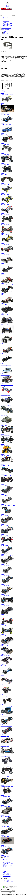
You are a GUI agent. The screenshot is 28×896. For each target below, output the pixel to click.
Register (7, 6)
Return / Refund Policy (8, 863)
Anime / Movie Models (8, 25)
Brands (4, 866)
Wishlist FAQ (6, 873)
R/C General (5, 19)
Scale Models (6, 21)
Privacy (4, 864)
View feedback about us (8, 881)
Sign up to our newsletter (6, 889)
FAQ (4, 872)
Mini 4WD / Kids (6, 24)
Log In (7, 5)
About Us (5, 859)
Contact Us (5, 871)
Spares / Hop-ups (6, 18)
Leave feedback (6, 880)
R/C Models (5, 17)
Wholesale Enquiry (7, 876)
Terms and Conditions (7, 865)
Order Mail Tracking (7, 874)
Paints (4, 22)
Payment (5, 861)
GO (14, 15)
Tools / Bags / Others (7, 23)
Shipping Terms (6, 862)
